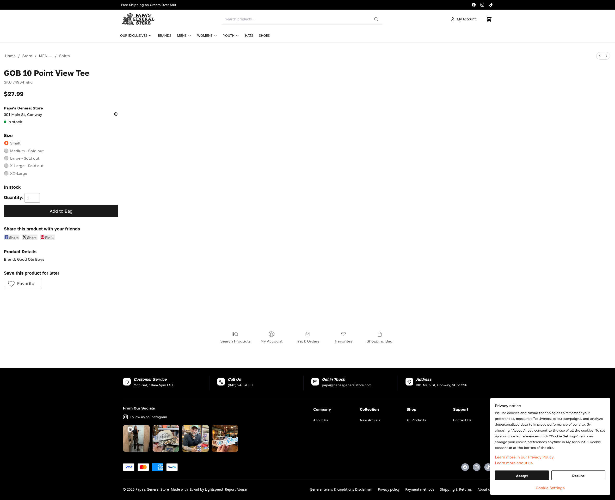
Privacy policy (389, 489)
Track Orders (307, 341)
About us (485, 489)
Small (15, 143)
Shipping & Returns (456, 489)
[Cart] (489, 19)
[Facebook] (474, 5)
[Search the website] (376, 19)
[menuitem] (600, 55)
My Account (466, 19)
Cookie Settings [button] (550, 487)
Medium (27, 150)
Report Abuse (236, 489)
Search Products (235, 341)
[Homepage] (139, 19)
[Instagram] (482, 5)
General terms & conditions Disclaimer (341, 489)
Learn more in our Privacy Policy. (525, 457)
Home (10, 55)
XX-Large (18, 173)
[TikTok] (491, 5)
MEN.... (45, 55)
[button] (23, 283)
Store (27, 55)
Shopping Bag (380, 341)
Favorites (343, 341)
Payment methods (419, 489)
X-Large (26, 165)
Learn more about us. (514, 462)
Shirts (64, 55)
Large (24, 158)
